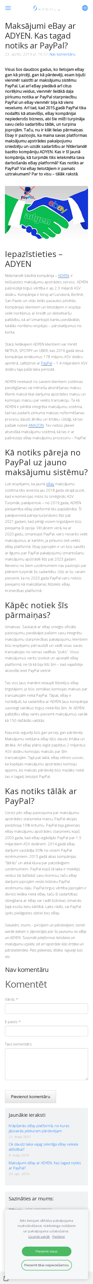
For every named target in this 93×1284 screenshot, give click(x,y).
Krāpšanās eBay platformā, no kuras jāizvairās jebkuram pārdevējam (39, 1128)
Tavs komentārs (18, 1044)
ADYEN (63, 275)
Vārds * (11, 999)
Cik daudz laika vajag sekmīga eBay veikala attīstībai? (43, 1147)
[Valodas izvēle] (85, 8)
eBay (50, 483)
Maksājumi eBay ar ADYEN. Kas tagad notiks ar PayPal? (45, 1165)
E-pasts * (13, 1021)
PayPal (46, 363)
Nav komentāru (62, 54)
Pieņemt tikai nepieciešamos (46, 1265)
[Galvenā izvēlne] (8, 8)
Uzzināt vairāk (39, 1236)
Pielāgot (58, 1236)
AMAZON (36, 425)
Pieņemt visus (47, 1251)
